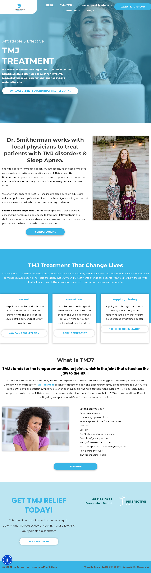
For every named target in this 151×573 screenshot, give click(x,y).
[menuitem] (49, 4)
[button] (7, 560)
